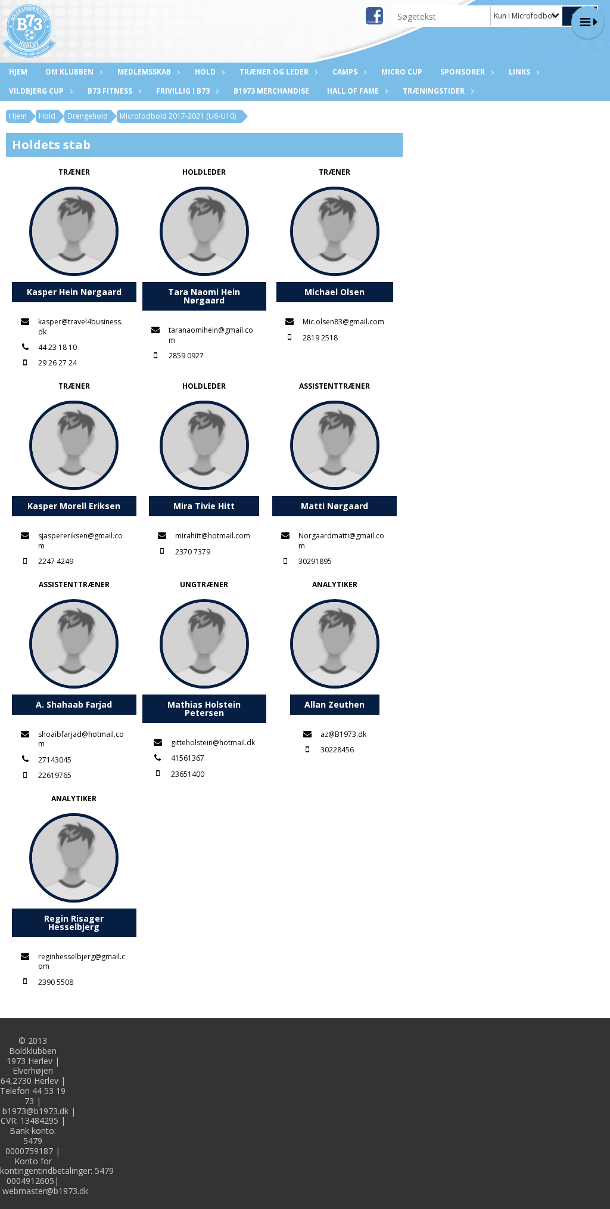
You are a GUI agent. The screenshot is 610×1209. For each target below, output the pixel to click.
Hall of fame (353, 91)
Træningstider (434, 91)
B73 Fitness (110, 91)
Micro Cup (401, 72)
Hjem (18, 72)
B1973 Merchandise (271, 91)
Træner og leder (274, 72)
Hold (205, 72)
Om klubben (69, 72)
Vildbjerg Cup (36, 91)
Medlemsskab (144, 72)
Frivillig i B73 (183, 91)
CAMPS (344, 72)
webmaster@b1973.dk (45, 1190)
